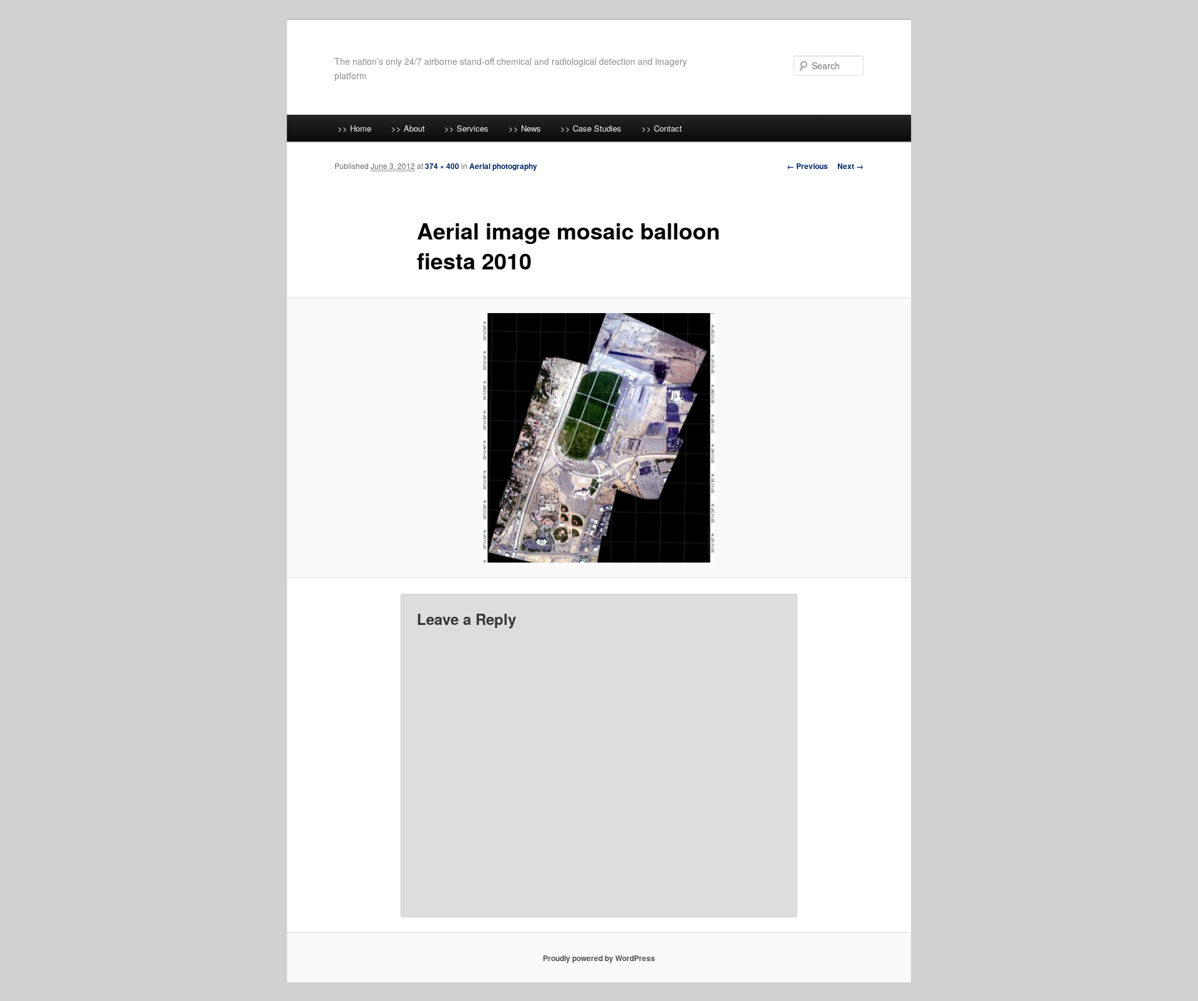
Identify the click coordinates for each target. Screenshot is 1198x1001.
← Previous (807, 166)
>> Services (466, 128)
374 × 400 (442, 166)
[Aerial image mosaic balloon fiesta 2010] (599, 438)
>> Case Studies (590, 128)
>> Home (354, 128)
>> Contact (661, 128)
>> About (408, 128)
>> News (525, 128)
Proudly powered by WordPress (599, 958)
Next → (850, 166)
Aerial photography (503, 166)
